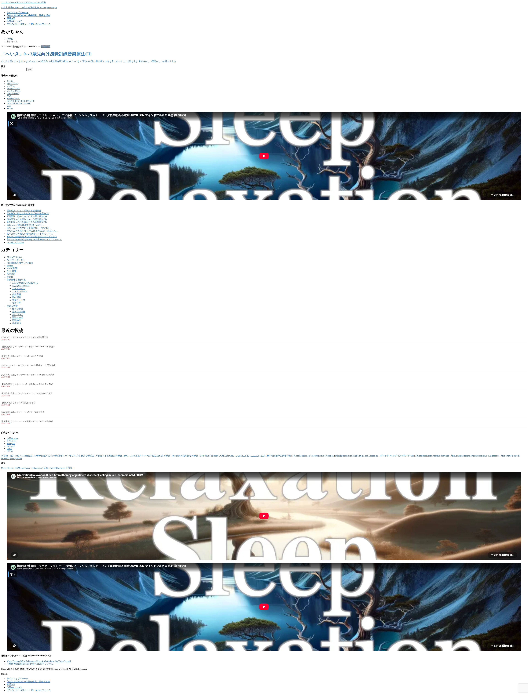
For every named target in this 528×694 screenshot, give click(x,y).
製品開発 (16, 297)
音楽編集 (16, 320)
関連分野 (16, 303)
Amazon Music (13, 88)
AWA (9, 96)
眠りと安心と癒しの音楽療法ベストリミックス (30, 234)
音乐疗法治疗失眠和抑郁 (279, 456)
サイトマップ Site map (17, 679)
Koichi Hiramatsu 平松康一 (62, 468)
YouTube (11, 86)
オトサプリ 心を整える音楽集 (79, 456)
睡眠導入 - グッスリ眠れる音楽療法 (24, 210)
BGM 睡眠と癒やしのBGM (20, 263)
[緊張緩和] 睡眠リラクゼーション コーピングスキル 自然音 (26, 393)
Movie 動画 (12, 268)
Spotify (10, 81)
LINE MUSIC (13, 93)
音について (17, 314)
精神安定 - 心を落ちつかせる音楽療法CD (27, 219)
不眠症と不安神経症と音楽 (109, 456)
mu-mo (10, 108)
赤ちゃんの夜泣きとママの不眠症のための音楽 (147, 456)
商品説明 (45, 46)
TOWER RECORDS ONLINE (21, 101)
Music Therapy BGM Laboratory (15, 468)
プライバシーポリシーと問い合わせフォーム (29, 690)
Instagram (11, 443)
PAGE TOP (514, 670)
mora (9, 106)
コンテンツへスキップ (12, 2)
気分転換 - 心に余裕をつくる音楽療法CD (27, 222)
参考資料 (16, 294)
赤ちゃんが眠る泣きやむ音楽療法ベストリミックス (32, 236)
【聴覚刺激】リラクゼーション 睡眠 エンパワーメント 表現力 (28, 347)
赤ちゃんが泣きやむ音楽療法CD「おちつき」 (29, 228)
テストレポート (20, 291)
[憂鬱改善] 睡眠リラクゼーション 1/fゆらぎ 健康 (22, 356)
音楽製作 (16, 323)
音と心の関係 (18, 311)
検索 (3, 66)
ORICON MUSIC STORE (19, 103)
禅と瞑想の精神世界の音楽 (185, 456)
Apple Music (12, 83)
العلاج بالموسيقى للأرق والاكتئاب (250, 456)
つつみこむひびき (15, 242)
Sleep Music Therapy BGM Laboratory (217, 456)
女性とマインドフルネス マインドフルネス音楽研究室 (24, 337)
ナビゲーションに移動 (35, 2)
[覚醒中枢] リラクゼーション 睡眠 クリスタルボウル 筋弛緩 (27, 421)
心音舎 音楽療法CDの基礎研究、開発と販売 (28, 681)
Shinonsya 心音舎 (40, 468)
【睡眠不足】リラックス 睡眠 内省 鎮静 (18, 403)
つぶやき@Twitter (20, 285)
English (10, 266)
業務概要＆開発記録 (16, 280)
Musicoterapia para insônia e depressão (432, 456)
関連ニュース (18, 300)
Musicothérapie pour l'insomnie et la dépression (313, 456)
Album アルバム (14, 257)
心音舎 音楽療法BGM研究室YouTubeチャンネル (30, 664)
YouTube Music (13, 91)
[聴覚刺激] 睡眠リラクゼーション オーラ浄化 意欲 (23, 412)
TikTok (10, 451)
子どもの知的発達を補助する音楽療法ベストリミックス (34, 239)
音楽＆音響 (12, 306)
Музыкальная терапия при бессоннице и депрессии (475, 456)
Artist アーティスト (16, 260)
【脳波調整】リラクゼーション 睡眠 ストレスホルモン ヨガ (27, 384)
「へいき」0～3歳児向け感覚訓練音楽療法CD (46, 53)
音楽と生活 (17, 317)
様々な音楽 (17, 309)
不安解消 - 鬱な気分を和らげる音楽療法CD (28, 213)
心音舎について (14, 687)
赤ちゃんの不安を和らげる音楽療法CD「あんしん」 (32, 231)
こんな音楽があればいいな (25, 283)
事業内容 (11, 684)
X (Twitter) (11, 441)
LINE (9, 448)
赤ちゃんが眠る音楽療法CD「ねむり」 (26, 225)
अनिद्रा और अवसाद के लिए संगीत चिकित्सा (397, 456)
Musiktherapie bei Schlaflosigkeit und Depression (356, 456)
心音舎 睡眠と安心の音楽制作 (48, 456)
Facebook (11, 446)
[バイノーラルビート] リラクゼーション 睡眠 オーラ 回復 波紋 (28, 365)
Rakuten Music (13, 98)
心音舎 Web (12, 438)
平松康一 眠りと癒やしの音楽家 (16, 456)
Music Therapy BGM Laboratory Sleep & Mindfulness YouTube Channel (39, 661)
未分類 (10, 277)
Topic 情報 (11, 271)
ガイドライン (18, 288)
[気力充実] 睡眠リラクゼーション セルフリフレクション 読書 (27, 375)
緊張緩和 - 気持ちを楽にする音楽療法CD (27, 216)
